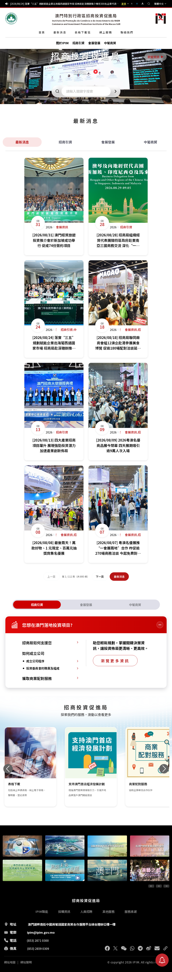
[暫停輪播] (159, 886)
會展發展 (108, 142)
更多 (123, 3)
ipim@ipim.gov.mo (41, 932)
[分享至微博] (148, 948)
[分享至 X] (115, 948)
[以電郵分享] (157, 948)
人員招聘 (86, 911)
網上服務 (105, 32)
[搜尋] (149, 4)
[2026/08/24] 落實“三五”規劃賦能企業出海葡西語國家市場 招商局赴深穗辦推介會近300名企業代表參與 (64, 3)
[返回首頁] (11, 18)
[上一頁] (151, 886)
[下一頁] (166, 886)
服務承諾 (131, 911)
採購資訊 (64, 911)
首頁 (42, 32)
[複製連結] (165, 948)
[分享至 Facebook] (107, 948)
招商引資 (65, 142)
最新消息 (59, 32)
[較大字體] (141, 4)
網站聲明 (26, 962)
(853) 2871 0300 (38, 940)
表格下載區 (83, 32)
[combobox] (87, 91)
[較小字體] (133, 4)
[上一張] (8, 768)
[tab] (37, 605)
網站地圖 (9, 962)
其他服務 (108, 911)
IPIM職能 (41, 911)
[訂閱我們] (162, 960)
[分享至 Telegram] (140, 948)
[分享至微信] (124, 948)
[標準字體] (137, 4)
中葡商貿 (150, 142)
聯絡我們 (127, 32)
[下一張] (164, 768)
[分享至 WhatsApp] (132, 948)
